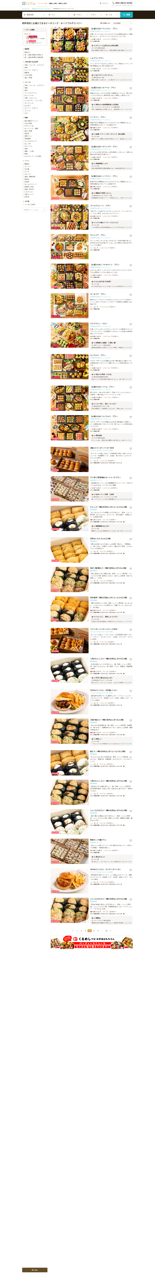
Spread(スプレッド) (96, 480)
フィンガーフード (31, 93)
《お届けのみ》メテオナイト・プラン (104, 265)
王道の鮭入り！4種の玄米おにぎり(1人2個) (107, 720)
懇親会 (27, 72)
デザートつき (29, 126)
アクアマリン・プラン (98, 324)
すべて (28, 34)
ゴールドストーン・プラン (100, 206)
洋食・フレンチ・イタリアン (34, 65)
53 (106, 931)
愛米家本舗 (93, 509)
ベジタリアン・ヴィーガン (34, 100)
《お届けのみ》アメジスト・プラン (104, 29)
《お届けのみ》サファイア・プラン (104, 147)
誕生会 (27, 179)
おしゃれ (28, 143)
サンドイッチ (29, 103)
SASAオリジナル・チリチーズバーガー (105, 869)
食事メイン (28, 136)
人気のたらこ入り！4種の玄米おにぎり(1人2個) (108, 781)
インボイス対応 (30, 204)
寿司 (26, 67)
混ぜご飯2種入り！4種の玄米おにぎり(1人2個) (108, 568)
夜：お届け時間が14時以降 (34, 57)
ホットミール (29, 95)
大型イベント (29, 194)
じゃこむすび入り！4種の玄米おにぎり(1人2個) (108, 899)
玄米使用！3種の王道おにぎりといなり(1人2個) (108, 597)
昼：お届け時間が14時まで (34, 55)
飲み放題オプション (31, 121)
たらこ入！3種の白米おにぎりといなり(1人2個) (108, 507)
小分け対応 (28, 75)
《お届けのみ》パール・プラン (102, 387)
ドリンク (28, 110)
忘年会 (27, 197)
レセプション (29, 192)
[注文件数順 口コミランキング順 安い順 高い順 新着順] (122, 23)
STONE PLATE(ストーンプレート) (100, 31)
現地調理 (28, 138)
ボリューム (28, 146)
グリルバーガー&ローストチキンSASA (101, 450)
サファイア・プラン (98, 235)
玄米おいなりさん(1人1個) (100, 538)
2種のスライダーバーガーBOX (102, 448)
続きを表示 (128, 50)
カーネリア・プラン (98, 294)
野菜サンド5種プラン (98, 840)
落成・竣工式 (29, 189)
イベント (28, 166)
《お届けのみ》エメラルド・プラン (104, 416)
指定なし (28, 52)
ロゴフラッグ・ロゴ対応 (33, 156)
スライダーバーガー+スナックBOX (103, 629)
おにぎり (28, 105)
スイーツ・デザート (31, 70)
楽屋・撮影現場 (30, 176)
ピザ (26, 113)
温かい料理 (28, 77)
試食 (26, 149)
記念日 (27, 181)
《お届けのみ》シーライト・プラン (104, 176)
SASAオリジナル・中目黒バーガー (104, 690)
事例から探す (63, 3)
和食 (26, 88)
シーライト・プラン (98, 117)
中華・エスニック (31, 98)
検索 (128, 15)
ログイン (105, 3)
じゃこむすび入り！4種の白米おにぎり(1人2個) (108, 810)
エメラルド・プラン (98, 355)
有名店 (27, 133)
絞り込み (35, 1270)
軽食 (26, 154)
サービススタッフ (31, 141)
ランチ (27, 171)
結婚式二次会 (29, 187)
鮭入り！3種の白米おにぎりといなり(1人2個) (107, 751)
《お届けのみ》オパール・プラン (103, 88)
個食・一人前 (29, 151)
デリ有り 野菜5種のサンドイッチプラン (105, 477)
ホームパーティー (31, 184)
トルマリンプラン (97, 58)
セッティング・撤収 (31, 128)
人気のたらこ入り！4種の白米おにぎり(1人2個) (108, 659)
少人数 (27, 169)
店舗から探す (53, 3)
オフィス (28, 174)
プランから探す (43, 3)
